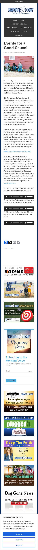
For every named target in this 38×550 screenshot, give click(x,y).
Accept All (19, 534)
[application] (19, 197)
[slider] (30, 196)
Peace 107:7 (21, 10)
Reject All (19, 545)
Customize (19, 540)
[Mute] (25, 197)
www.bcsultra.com (10, 183)
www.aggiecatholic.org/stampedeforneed (17, 151)
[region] (19, 532)
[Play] (6, 197)
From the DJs (8, 248)
